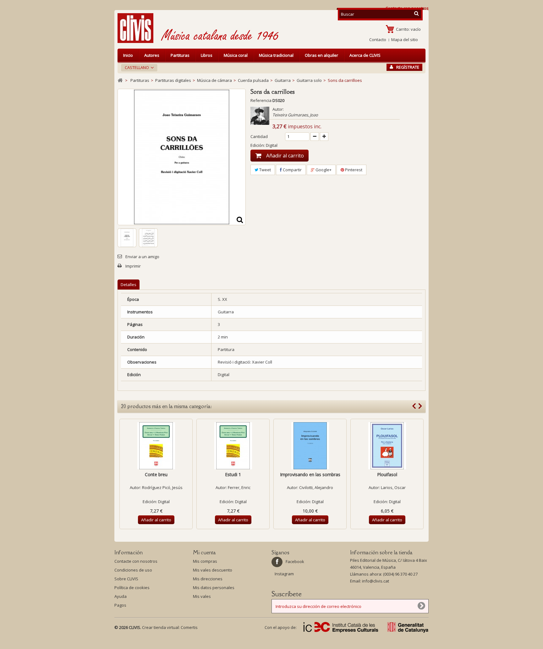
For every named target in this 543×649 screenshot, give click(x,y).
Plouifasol (387, 474)
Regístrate (407, 67)
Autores (151, 55)
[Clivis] (138, 28)
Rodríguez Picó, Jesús (162, 487)
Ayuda (120, 596)
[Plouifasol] (387, 445)
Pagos (120, 605)
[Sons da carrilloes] (127, 237)
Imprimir (133, 266)
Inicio (128, 55)
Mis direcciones (207, 579)
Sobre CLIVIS (126, 579)
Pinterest (353, 170)
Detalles (128, 284)
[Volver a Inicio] (120, 80)
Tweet (264, 170)
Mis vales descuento (212, 570)
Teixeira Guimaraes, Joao (295, 115)
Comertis (189, 627)
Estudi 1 (233, 474)
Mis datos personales (213, 587)
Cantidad (259, 136)
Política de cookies (132, 587)
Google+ (323, 170)
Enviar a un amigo (142, 256)
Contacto (377, 39)
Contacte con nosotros (135, 561)
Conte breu (156, 474)
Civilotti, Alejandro (316, 487)
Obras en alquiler (321, 55)
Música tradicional (276, 55)
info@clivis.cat (375, 581)
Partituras (180, 55)
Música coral (236, 55)
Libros (206, 55)
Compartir (292, 170)
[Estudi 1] (233, 445)
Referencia (261, 100)
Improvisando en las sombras (310, 474)
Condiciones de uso (133, 570)
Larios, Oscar (393, 487)
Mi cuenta (204, 552)
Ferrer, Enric (239, 487)
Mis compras (205, 561)
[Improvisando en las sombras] (310, 445)
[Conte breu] (156, 445)
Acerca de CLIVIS (365, 55)
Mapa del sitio (404, 39)
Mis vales (202, 596)
